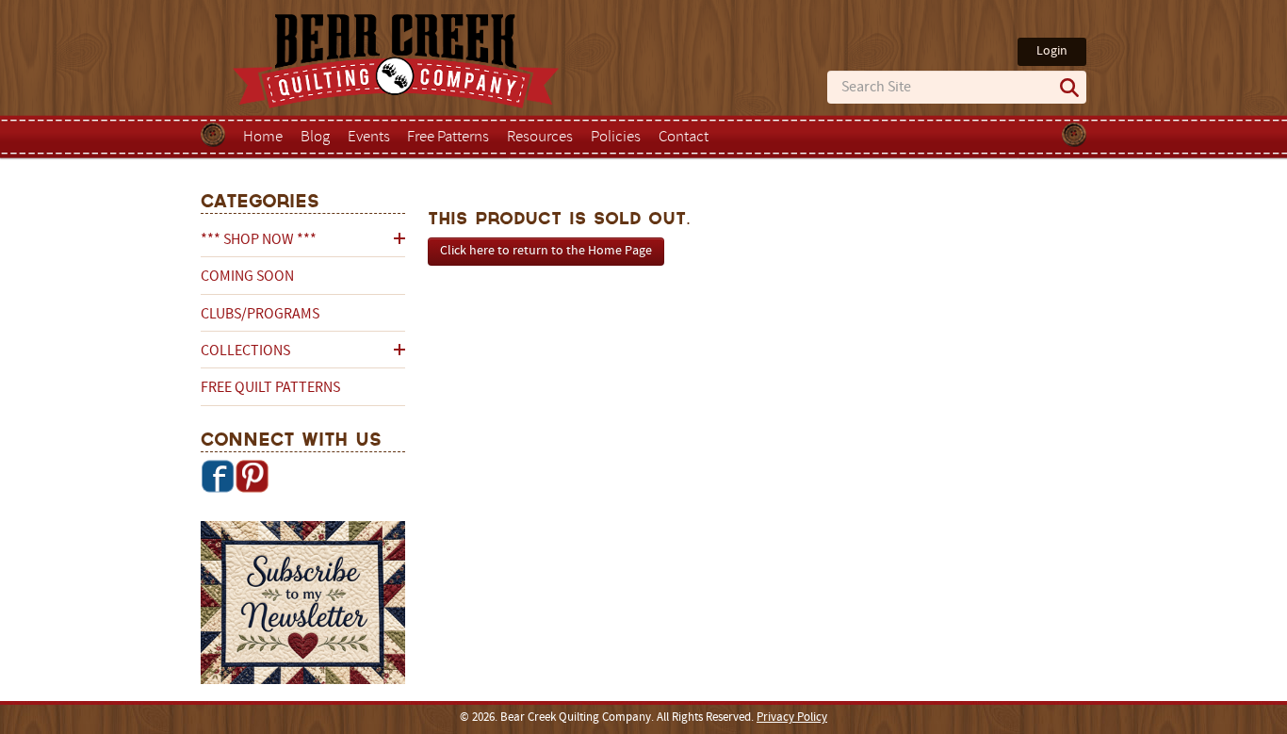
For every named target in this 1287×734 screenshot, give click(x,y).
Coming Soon (247, 277)
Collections (245, 351)
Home (263, 137)
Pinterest (252, 476)
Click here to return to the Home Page (546, 251)
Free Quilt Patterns (270, 388)
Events (369, 137)
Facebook (218, 476)
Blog (315, 137)
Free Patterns (448, 137)
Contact (684, 137)
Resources (540, 137)
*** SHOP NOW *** (259, 240)
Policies (616, 137)
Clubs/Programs (260, 314)
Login (1051, 51)
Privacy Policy (792, 718)
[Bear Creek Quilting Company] (303, 605)
